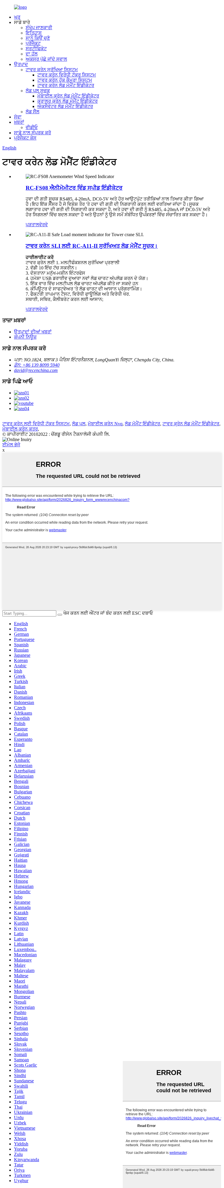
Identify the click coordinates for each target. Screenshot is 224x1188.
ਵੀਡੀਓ (32, 127)
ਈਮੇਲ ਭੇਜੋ (11, 444)
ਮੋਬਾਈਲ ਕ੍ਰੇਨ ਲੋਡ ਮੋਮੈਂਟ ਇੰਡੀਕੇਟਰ (68, 95)
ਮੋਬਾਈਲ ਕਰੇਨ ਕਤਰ (20, 428)
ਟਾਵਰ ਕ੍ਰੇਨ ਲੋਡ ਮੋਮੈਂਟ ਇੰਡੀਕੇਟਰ (190, 423)
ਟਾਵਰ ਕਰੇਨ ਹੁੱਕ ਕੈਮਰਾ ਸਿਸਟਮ (64, 80)
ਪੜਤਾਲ (32, 224)
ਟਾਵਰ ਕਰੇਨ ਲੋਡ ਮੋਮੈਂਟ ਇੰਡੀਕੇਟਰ (65, 85)
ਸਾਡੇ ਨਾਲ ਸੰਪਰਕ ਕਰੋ (32, 132)
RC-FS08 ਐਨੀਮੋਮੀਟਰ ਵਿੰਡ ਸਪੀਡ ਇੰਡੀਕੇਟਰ (74, 188)
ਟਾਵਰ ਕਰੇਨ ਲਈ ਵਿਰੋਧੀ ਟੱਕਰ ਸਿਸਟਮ (36, 423)
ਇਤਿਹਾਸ (34, 32)
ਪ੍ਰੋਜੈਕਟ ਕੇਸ (25, 137)
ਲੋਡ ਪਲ (78, 423)
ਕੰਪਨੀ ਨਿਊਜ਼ (25, 337)
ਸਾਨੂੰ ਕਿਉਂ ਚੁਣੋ (38, 38)
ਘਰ (17, 17)
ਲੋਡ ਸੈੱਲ (32, 111)
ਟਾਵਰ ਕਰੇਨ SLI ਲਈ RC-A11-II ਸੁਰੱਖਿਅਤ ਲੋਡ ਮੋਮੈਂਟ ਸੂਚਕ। (92, 246)
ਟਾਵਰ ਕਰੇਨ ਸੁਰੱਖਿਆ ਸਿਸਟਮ (52, 69)
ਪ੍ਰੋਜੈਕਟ (33, 43)
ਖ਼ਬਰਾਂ (19, 122)
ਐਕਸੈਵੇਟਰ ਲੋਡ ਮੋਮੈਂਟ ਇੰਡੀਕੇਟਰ (65, 106)
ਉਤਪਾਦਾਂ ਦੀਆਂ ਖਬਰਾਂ (33, 331)
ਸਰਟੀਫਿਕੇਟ (36, 48)
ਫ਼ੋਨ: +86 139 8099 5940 (37, 365)
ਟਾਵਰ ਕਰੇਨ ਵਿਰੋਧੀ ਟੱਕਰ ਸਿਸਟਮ (66, 74)
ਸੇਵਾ (18, 116)
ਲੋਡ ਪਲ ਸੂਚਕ (38, 90)
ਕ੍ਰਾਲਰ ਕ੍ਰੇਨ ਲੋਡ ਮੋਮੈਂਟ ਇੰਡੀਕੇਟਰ (67, 101)
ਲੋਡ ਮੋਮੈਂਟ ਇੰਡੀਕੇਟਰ (142, 423)
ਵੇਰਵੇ (43, 224)
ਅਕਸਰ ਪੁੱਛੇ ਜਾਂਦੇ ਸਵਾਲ (46, 59)
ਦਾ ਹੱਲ (32, 53)
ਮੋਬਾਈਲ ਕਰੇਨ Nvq (105, 423)
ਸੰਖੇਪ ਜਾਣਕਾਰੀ (39, 27)
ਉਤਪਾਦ (21, 64)
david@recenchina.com (36, 370)
